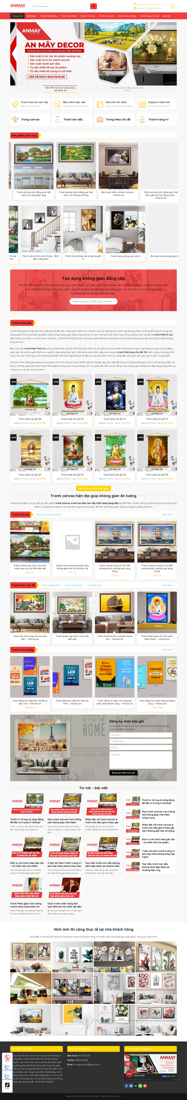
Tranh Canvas (87, 15)
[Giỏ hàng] (172, 6)
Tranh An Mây (7, 1070)
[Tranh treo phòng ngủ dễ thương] (106, 229)
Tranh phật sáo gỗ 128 (30, 419)
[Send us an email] (136, 1086)
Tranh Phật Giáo (48, 15)
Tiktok (7, 1089)
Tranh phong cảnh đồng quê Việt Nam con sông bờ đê (107, 193)
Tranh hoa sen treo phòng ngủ (63, 256)
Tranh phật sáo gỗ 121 (115, 419)
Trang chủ (17, 15)
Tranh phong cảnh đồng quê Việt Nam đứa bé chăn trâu (150, 193)
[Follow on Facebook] (126, 1086)
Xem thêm (167, 514)
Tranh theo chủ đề (149, 15)
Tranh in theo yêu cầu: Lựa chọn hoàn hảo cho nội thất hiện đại (29, 567)
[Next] (176, 173)
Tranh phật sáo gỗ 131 (157, 419)
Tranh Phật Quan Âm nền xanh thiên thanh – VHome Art (157, 637)
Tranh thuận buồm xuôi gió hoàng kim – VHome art (114, 637)
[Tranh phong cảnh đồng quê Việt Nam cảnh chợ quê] (22, 165)
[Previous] (10, 173)
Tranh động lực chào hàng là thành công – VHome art (157, 702)
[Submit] (93, 6)
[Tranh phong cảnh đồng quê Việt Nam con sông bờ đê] (107, 165)
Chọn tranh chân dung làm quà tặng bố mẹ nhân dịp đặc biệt (64, 906)
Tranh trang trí (106, 15)
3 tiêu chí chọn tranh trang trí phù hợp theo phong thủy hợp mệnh (64, 866)
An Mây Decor (7, 1079)
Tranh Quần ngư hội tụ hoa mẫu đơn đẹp (72, 637)
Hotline (7, 1061)
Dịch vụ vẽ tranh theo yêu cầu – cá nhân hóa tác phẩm (27, 864)
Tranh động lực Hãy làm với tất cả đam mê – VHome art (30, 702)
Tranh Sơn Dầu (69, 15)
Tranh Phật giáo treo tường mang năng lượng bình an (25, 905)
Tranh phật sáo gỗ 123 (30, 474)
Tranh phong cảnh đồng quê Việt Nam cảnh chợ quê (23, 193)
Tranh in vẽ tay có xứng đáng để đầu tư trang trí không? (27, 821)
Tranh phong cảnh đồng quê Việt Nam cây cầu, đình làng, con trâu (65, 193)
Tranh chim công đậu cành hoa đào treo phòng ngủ (148, 257)
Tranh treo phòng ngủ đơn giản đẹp (21, 256)
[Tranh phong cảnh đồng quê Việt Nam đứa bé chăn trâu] (149, 165)
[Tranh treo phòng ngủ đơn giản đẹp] (21, 229)
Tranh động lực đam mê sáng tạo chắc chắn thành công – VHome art (114, 702)
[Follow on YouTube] (145, 1086)
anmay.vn (115, 1096)
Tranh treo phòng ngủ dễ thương (106, 256)
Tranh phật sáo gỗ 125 (72, 474)
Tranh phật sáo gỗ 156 (157, 474)
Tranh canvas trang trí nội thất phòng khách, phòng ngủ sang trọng (114, 568)
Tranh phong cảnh (50, 585)
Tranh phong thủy (74, 585)
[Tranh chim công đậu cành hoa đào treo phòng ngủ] (148, 229)
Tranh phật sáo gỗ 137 (72, 419)
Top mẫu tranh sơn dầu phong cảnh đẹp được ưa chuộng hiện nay (102, 866)
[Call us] (140, 1086)
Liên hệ (166, 15)
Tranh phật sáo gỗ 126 (114, 474)
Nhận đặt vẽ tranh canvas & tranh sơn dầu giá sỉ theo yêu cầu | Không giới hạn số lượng (102, 822)
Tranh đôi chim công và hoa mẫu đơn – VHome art (30, 637)
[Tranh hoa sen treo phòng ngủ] (63, 229)
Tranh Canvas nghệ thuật (49, 514)
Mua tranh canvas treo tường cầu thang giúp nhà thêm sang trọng (64, 822)
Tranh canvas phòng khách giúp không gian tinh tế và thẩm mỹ (72, 567)
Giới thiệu (31, 15)
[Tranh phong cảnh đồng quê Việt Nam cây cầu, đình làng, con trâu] (65, 165)
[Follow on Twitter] (131, 1086)
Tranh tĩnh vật (94, 585)
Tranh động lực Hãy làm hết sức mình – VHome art (72, 702)
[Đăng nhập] (165, 6)
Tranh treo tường (127, 15)
